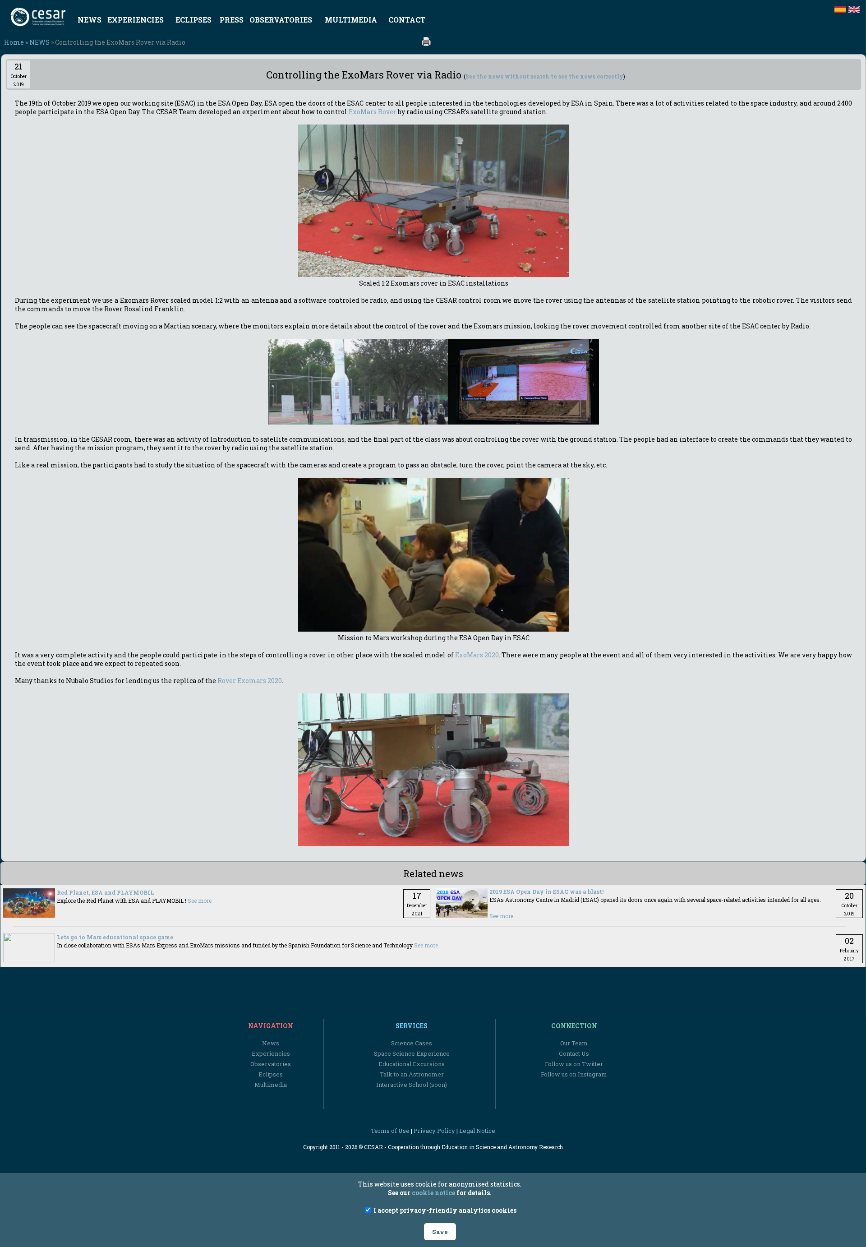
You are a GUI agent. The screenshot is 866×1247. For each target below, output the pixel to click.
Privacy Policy (434, 1131)
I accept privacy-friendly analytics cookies (444, 1210)
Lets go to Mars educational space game (115, 937)
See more (200, 900)
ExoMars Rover (372, 111)
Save (440, 1232)
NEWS (39, 42)
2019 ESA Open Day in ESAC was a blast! (546, 891)
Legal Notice (477, 1131)
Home (14, 42)
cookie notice (433, 1192)
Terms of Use (390, 1131)
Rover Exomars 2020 (249, 680)
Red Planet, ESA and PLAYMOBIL (105, 892)
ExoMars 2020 (477, 655)
